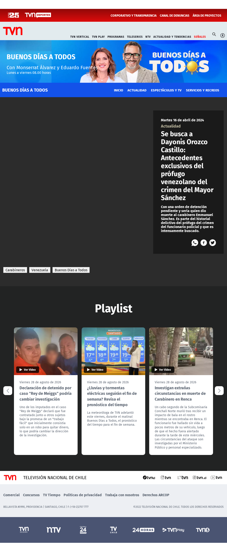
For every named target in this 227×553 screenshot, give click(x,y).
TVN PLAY (98, 36)
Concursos (31, 495)
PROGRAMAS (116, 36)
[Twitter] (212, 242)
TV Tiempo (51, 495)
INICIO (118, 89)
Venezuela (39, 270)
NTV (148, 36)
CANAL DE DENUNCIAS (174, 15)
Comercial (11, 495)
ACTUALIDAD (137, 89)
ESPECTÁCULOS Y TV (166, 89)
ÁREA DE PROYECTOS (207, 15)
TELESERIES (135, 36)
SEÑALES (200, 36)
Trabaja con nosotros (122, 495)
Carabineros (15, 270)
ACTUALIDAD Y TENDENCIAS (172, 36)
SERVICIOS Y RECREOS (202, 89)
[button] (219, 390)
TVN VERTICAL (79, 36)
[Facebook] (203, 242)
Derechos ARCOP (156, 495)
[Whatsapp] (195, 242)
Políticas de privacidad (83, 495)
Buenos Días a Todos (71, 270)
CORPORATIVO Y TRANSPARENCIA (134, 15)
